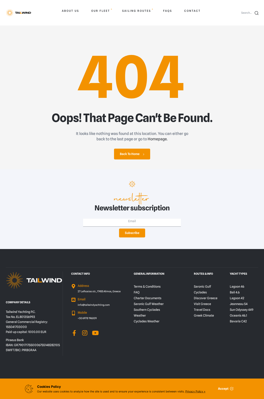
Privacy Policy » (195, 391)
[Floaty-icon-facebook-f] (74, 333)
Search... (246, 12)
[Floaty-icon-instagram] (85, 333)
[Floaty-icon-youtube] (95, 333)
